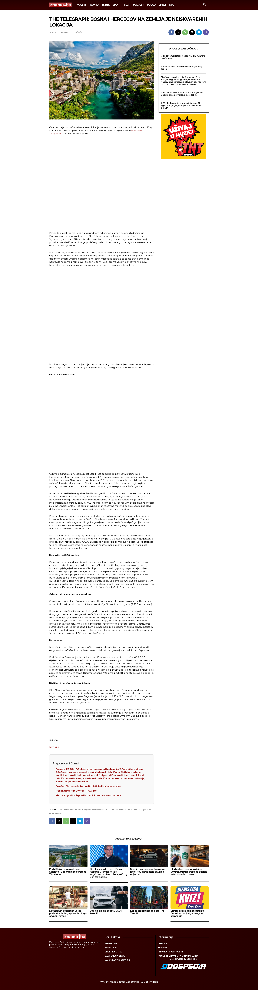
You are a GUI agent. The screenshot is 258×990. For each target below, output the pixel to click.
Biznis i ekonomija (59, 32)
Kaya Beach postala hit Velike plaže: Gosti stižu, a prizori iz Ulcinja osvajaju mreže (67, 913)
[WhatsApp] (185, 32)
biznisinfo (77, 810)
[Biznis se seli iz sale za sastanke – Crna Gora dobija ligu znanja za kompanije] (190, 897)
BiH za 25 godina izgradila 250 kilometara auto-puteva (88, 795)
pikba (149, 810)
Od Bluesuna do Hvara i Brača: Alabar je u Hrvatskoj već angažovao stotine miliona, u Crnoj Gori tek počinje (108, 873)
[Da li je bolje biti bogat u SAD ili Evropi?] (109, 897)
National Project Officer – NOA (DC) (76, 790)
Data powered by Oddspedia (183, 959)
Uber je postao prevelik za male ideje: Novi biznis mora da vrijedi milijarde (147, 872)
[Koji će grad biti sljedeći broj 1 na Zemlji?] (149, 897)
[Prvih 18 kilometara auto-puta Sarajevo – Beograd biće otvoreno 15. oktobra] (68, 856)
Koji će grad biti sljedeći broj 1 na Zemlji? (147, 912)
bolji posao (86, 810)
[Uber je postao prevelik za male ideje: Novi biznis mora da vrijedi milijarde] (149, 856)
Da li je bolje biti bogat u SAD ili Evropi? (106, 912)
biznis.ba (54, 747)
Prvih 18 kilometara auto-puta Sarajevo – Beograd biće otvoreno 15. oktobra (181, 93)
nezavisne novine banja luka (131, 810)
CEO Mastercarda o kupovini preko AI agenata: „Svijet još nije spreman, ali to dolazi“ (181, 105)
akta (61, 810)
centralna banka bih (100, 810)
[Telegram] (199, 32)
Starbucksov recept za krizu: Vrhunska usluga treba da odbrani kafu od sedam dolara (189, 872)
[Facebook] (171, 32)
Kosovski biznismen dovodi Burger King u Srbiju (182, 67)
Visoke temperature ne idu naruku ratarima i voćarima (183, 57)
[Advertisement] (101, 183)
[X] (178, 32)
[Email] (192, 32)
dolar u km (113, 810)
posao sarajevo (55, 813)
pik (144, 810)
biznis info (68, 810)
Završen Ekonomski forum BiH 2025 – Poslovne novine (88, 786)
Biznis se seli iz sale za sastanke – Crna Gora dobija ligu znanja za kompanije (188, 913)
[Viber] (206, 32)
